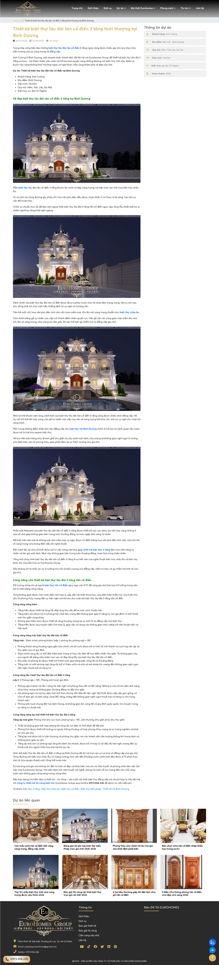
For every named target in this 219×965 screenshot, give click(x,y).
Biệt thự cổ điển (70, 788)
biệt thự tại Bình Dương (83, 428)
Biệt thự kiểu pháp (91, 788)
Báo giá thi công (88, 930)
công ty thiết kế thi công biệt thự (36, 782)
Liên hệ (200, 8)
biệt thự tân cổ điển (56, 585)
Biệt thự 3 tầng (31, 788)
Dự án (120, 8)
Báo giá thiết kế (87, 925)
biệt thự (23, 187)
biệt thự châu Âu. (130, 312)
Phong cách (166, 8)
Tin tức (185, 8)
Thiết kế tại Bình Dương (116, 788)
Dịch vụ (108, 8)
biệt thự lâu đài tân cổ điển (63, 47)
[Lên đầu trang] (212, 957)
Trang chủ (77, 8)
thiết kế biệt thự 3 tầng (96, 549)
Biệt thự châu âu (50, 788)
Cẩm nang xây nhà (89, 935)
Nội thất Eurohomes (142, 8)
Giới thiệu (93, 8)
